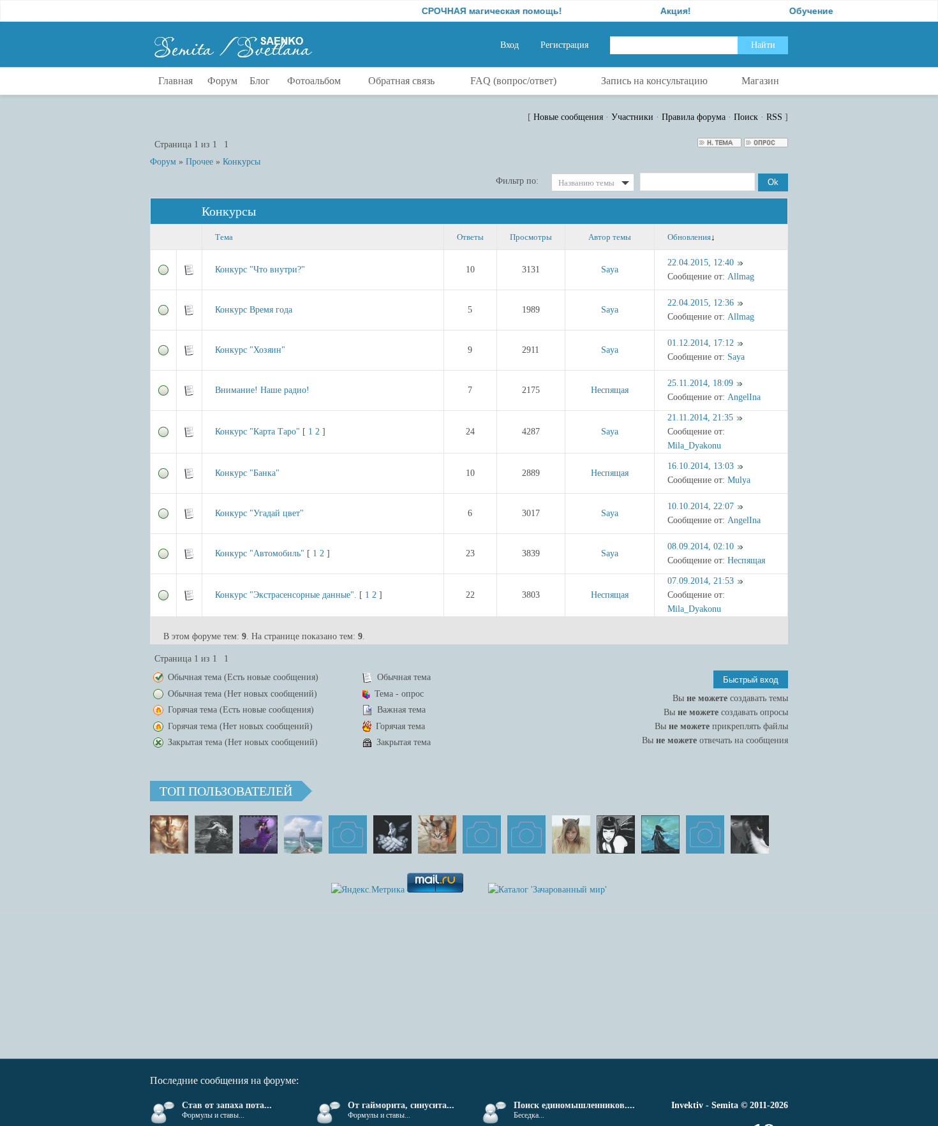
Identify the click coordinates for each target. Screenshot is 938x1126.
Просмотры (531, 237)
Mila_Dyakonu (694, 445)
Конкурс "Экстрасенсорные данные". (286, 595)
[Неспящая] (214, 834)
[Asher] (705, 834)
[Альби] (526, 834)
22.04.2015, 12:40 (700, 262)
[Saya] (169, 834)
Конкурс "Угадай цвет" (259, 513)
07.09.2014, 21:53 (700, 581)
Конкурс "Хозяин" (250, 350)
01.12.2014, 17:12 (700, 343)
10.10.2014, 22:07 (700, 506)
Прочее (199, 162)
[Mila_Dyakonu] (348, 834)
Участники (632, 117)
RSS (774, 117)
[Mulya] (392, 834)
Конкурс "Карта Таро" (257, 431)
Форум (163, 162)
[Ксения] (660, 834)
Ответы (470, 237)
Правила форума (694, 117)
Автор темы (609, 237)
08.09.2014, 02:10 (700, 546)
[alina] (571, 834)
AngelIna (744, 397)
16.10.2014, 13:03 (700, 466)
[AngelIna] (258, 834)
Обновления (689, 237)
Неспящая (610, 390)
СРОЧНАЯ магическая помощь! (471, 11)
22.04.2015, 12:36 (700, 302)
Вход (509, 45)
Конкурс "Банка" (247, 473)
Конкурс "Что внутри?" (260, 269)
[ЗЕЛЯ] (303, 834)
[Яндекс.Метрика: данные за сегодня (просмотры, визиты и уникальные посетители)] (368, 890)
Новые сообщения (568, 117)
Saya (609, 269)
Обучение (790, 11)
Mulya (738, 480)
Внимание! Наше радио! (262, 390)
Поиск (746, 117)
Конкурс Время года (253, 310)
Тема (224, 237)
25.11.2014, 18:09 (700, 383)
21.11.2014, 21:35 (700, 417)
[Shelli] (437, 834)
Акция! (654, 11)
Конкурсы (241, 162)
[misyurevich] (616, 834)
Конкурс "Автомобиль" (259, 553)
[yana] (482, 834)
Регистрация (564, 45)
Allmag (740, 276)
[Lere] (750, 834)
